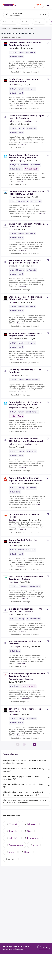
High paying (32, 824)
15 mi (42, 14)
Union (35, 845)
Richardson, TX (17, 28)
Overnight (13, 831)
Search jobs (5, 28)
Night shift (13, 838)
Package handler (16, 845)
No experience (33, 838)
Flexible (27, 852)
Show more (21, 69)
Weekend (13, 824)
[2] (34, 744)
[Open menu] (47, 4)
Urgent (12, 852)
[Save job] (48, 43)
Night (29, 831)
